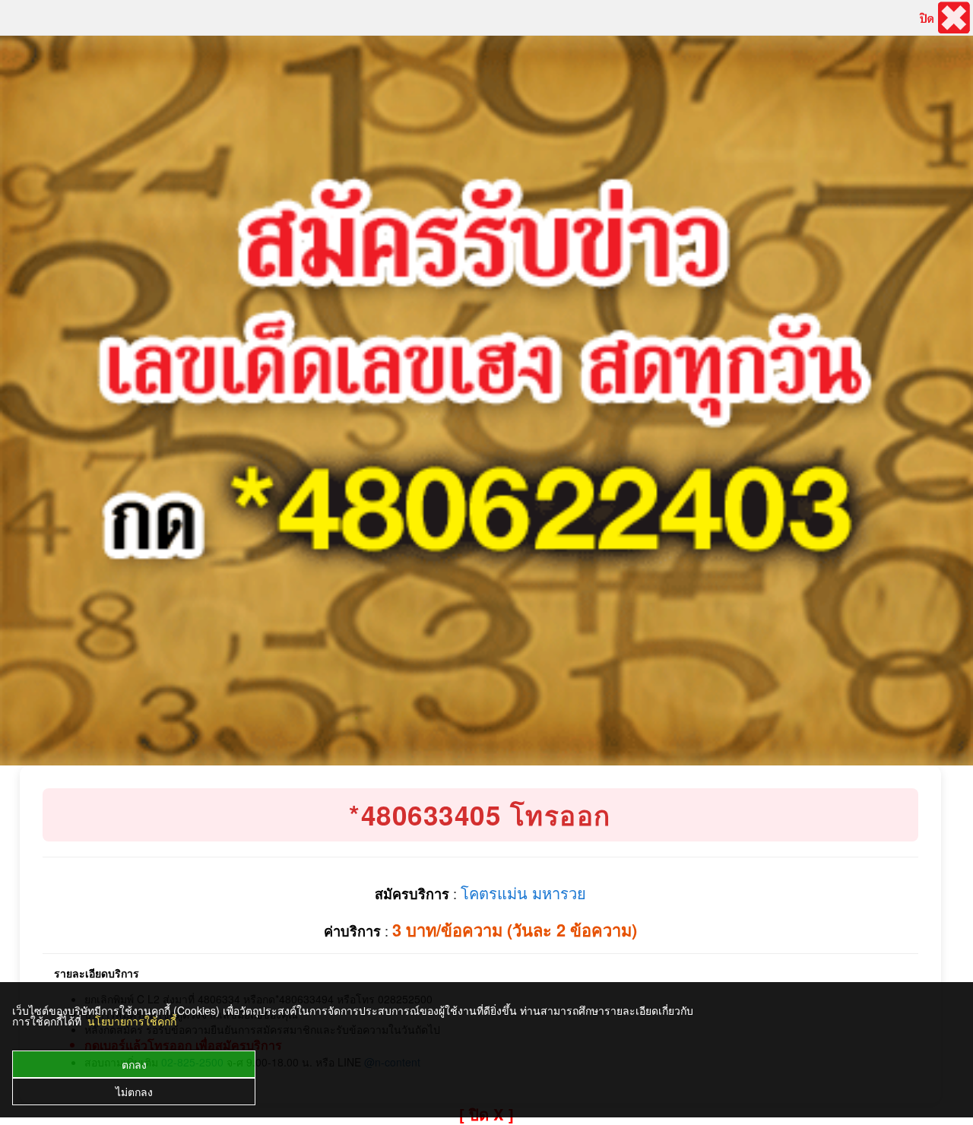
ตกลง (134, 1064)
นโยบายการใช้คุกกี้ (131, 1020)
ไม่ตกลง (134, 1091)
